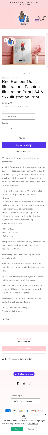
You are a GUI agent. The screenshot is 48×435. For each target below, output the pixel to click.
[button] (3, 18)
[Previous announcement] (3, 3)
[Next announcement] (45, 3)
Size (3, 111)
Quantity (5, 123)
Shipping (13, 107)
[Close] (45, 414)
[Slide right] (30, 73)
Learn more (33, 423)
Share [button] (7, 319)
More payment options (24, 152)
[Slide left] (18, 73)
